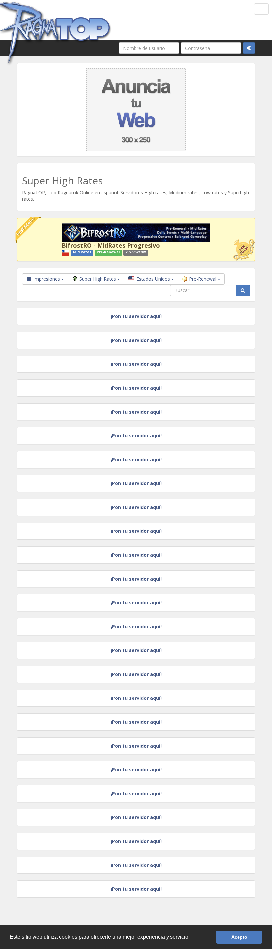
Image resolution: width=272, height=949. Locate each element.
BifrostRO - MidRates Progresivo (111, 245)
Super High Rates (98, 279)
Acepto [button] (239, 937)
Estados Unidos (153, 279)
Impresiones (46, 279)
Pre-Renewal (203, 279)
